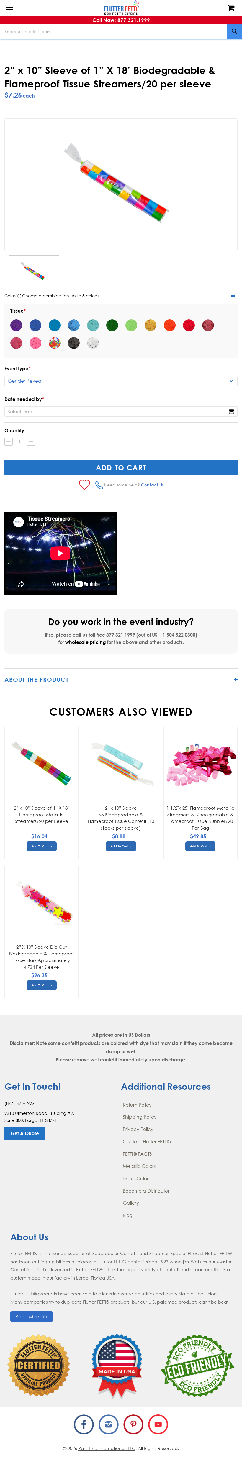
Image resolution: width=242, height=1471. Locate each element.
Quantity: (14, 430)
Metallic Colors (139, 1166)
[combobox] (121, 31)
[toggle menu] (9, 10)
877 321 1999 (120, 635)
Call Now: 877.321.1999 (121, 20)
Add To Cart (40, 846)
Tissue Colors (136, 1178)
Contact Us (152, 484)
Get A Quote (25, 1133)
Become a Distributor (146, 1191)
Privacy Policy (138, 1129)
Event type (17, 369)
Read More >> (31, 1317)
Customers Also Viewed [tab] (121, 711)
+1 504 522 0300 (177, 635)
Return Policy (137, 1105)
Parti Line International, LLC (106, 1448)
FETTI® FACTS (137, 1154)
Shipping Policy (140, 1117)
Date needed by (24, 399)
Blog (128, 1215)
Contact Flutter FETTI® (147, 1142)
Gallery (131, 1203)
